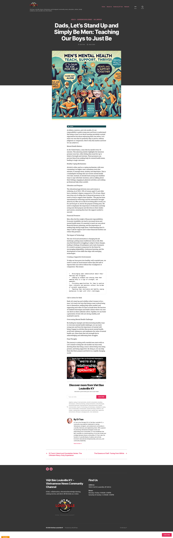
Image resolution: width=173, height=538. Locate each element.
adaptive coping (73, 402)
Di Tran (83, 44)
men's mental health (74, 408)
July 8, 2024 (92, 44)
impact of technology (82, 407)
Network (126, 6)
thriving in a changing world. (82, 412)
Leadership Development (84, 19)
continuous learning (80, 403)
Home (103, 6)
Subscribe (101, 397)
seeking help (76, 410)
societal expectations (85, 410)
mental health (82, 408)
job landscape (91, 407)
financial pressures (93, 405)
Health (73, 19)
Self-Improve (98, 19)
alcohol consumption (92, 402)
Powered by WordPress (71, 527)
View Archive (78, 443)
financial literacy (84, 405)
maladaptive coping (100, 407)
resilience (98, 408)
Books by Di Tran (118, 6)
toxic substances (94, 412)
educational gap (100, 403)
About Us (109, 6)
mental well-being (91, 408)
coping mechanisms (90, 403)
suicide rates (95, 410)
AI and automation (81, 402)
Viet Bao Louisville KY (57, 527)
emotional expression (74, 405)
